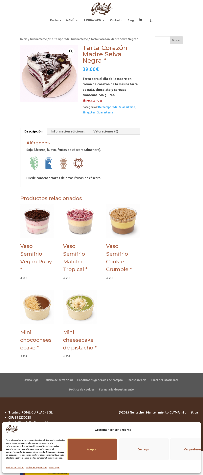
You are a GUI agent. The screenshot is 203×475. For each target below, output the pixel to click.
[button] (71, 51)
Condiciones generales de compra (100, 379)
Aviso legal (54, 467)
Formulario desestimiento (116, 389)
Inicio (24, 39)
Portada (55, 20)
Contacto (116, 20)
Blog (130, 20)
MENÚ (70, 20)
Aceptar (92, 449)
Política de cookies (15, 467)
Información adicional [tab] (67, 131)
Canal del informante (165, 379)
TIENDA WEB (92, 20)
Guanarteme (38, 39)
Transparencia (136, 379)
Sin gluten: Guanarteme (97, 112)
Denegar (144, 449)
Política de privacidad (36, 467)
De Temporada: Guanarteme (68, 39)
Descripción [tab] (33, 131)
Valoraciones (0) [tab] (105, 131)
